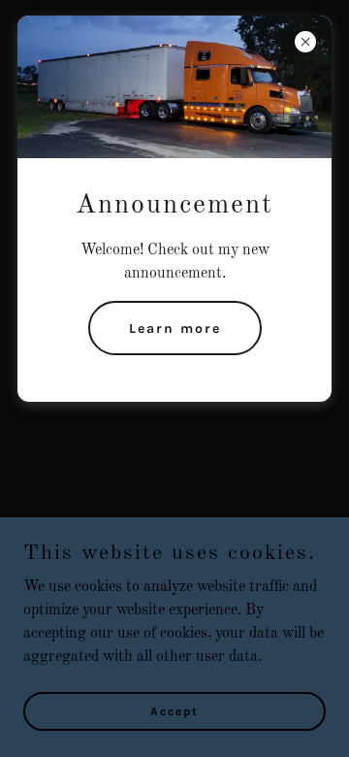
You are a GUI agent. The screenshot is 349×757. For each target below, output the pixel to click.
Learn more (175, 328)
